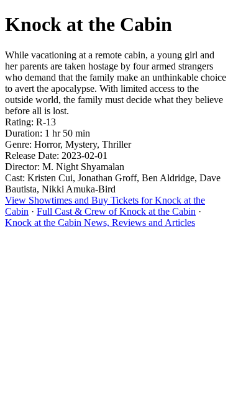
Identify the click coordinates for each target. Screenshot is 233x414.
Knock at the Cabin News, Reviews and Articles (100, 222)
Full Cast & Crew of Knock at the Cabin (116, 211)
